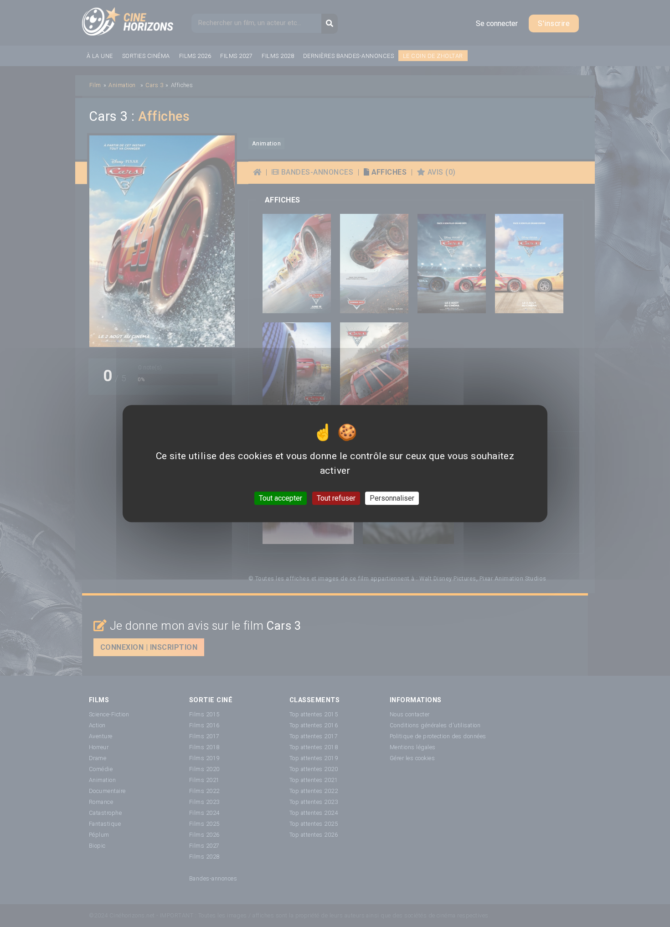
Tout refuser (336, 498)
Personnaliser (392, 498)
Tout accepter (280, 498)
